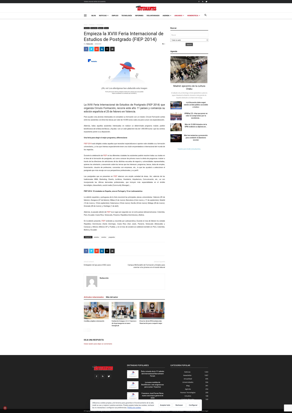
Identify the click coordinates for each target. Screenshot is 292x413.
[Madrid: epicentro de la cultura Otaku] (189, 69)
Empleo (115, 15)
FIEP (105, 155)
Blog (93, 15)
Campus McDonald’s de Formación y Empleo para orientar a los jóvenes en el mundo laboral (146, 266)
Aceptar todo (165, 405)
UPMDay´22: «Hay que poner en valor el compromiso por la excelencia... (195, 116)
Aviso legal (204, 411)
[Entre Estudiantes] (146, 8)
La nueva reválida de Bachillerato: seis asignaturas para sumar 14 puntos (152, 384)
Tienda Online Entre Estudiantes (95, 1)
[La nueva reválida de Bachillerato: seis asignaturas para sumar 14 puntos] (132, 385)
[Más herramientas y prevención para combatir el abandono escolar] (176, 138)
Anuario (178, 15)
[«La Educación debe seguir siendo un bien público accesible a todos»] (176, 105)
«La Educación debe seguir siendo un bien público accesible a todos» (196, 105)
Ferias (106, 28)
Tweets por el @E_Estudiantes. (189, 149)
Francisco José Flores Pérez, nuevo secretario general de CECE (153, 395)
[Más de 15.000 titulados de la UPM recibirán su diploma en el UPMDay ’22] (176, 127)
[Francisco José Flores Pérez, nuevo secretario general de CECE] (132, 396)
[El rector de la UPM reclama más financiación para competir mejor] (152, 310)
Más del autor (112, 297)
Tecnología (126, 15)
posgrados (112, 237)
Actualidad (94, 28)
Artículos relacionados (94, 297)
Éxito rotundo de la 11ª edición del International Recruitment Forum (152, 373)
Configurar (193, 405)
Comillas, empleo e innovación (94, 321)
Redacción (89, 44)
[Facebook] (199, 1)
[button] (205, 15)
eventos (103, 237)
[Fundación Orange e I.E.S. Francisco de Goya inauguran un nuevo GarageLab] (124, 310)
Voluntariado (153, 15)
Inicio (85, 25)
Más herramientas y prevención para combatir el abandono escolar (196, 137)
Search (189, 44)
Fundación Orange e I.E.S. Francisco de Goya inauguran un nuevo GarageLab (124, 323)
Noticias (103, 15)
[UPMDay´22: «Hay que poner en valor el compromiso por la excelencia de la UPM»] (176, 116)
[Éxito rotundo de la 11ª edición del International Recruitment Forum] (132, 374)
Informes (139, 15)
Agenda (166, 15)
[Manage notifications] (5, 408)
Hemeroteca (192, 15)
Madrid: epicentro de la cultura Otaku (189, 87)
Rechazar (179, 405)
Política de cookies (134, 407)
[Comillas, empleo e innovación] (96, 310)
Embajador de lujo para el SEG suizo (97, 265)
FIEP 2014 (153, 104)
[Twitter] (206, 1)
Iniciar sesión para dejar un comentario (98, 344)
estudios (96, 237)
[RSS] (202, 1)
